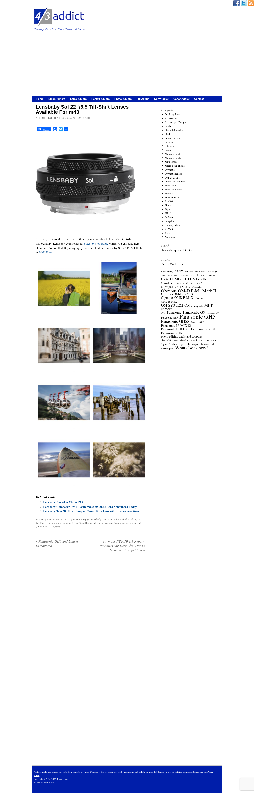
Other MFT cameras (175, 181)
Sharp (168, 205)
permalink (106, 523)
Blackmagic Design (175, 122)
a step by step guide (96, 243)
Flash (168, 134)
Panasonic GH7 (197, 322)
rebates (211, 340)
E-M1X (179, 271)
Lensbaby (96, 519)
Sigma (168, 209)
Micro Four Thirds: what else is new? (181, 283)
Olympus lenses (173, 173)
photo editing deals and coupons (181, 336)
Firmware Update (204, 271)
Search (165, 245)
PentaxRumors (100, 98)
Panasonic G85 (169, 317)
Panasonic (170, 185)
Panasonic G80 (213, 313)
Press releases (172, 197)
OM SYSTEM (172, 177)
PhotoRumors (123, 98)
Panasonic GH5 (197, 316)
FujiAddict (143, 98)
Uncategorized (173, 225)
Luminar (211, 275)
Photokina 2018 (198, 340)
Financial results (174, 130)
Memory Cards (173, 158)
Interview (172, 275)
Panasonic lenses (174, 189)
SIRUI (168, 213)
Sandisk (169, 201)
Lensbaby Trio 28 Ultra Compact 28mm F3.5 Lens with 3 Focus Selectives (91, 511)
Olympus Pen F (202, 297)
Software (169, 217)
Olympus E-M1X (172, 286)
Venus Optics (167, 348)
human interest (173, 138)
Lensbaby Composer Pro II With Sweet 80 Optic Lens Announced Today (90, 506)
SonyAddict (161, 98)
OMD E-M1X (169, 301)
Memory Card (172, 154)
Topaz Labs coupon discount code (196, 344)
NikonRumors (56, 98)
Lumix (164, 279)
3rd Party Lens (70, 519)
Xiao (167, 233)
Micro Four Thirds (175, 165)
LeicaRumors (78, 98)
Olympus (170, 169)
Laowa (193, 275)
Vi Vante (169, 229)
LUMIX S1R (197, 279)
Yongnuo (170, 237)
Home (39, 98)
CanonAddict (181, 98)
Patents (169, 193)
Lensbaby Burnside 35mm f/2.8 (63, 502)
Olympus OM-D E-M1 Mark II (188, 290)
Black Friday (167, 271)
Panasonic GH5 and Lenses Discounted (57, 543)
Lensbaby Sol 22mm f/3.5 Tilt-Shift (65, 523)
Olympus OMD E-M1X (177, 297)
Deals (168, 126)
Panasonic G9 (194, 312)
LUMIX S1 (178, 279)
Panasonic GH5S (175, 321)
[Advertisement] (127, 61)
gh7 (217, 271)
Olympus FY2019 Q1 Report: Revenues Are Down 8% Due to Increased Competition (122, 545)
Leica (168, 150)
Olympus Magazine (193, 287)
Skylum (173, 344)
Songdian (170, 221)
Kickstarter (183, 275)
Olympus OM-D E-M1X (177, 294)
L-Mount (170, 146)
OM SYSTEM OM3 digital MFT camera (187, 307)
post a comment (53, 526)
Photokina (184, 340)
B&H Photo (46, 252)
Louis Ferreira (48, 117)
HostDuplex (49, 782)
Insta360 (169, 142)
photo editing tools (169, 340)
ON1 (163, 312)
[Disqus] (90, 606)
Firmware (189, 271)
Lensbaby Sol (110, 519)
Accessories (171, 118)
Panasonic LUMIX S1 (176, 325)
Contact (199, 98)
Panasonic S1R (172, 333)
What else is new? (191, 347)
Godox (163, 275)
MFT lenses (171, 161)
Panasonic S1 (206, 329)
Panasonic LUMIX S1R (178, 329)
